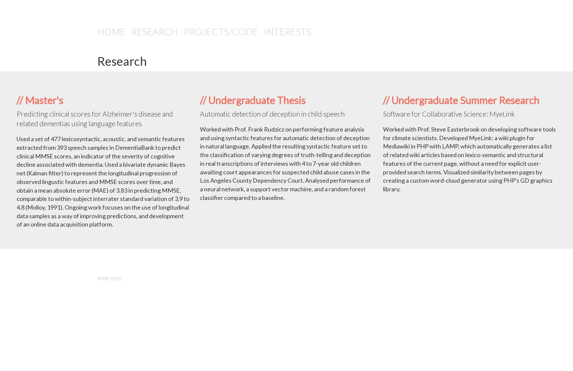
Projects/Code (221, 31)
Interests (287, 31)
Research (154, 31)
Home (111, 31)
